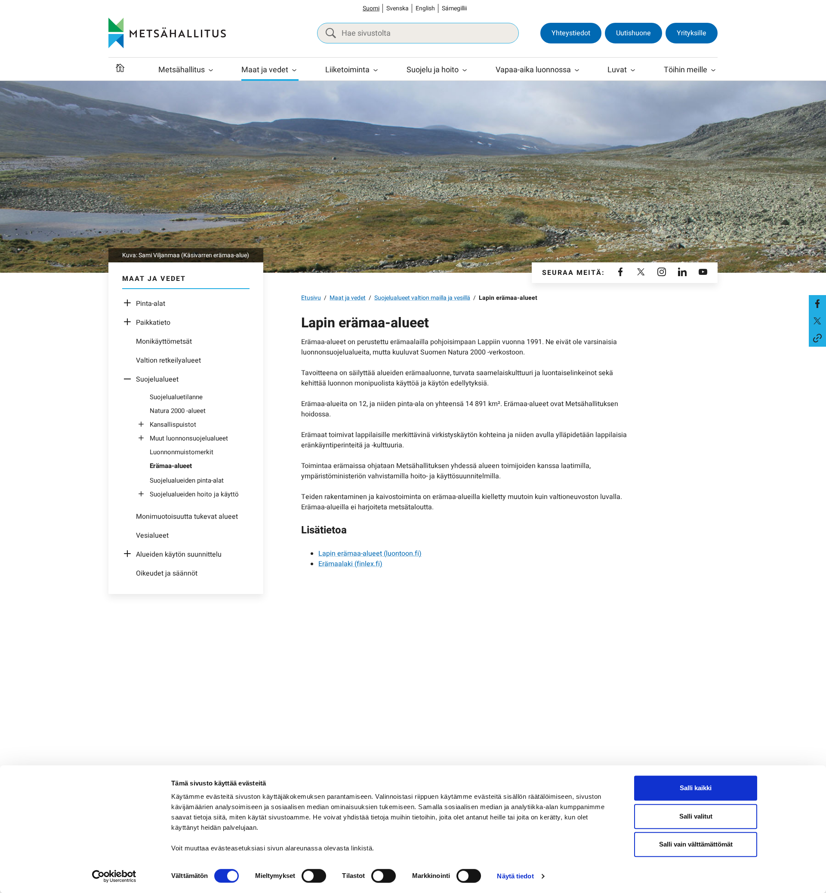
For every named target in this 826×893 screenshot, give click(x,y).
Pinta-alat (150, 304)
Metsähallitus (181, 70)
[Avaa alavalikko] (129, 304)
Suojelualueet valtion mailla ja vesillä (422, 297)
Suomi (371, 8)
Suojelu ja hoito (433, 70)
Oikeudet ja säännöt (166, 573)
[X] (641, 272)
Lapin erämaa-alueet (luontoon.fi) (370, 553)
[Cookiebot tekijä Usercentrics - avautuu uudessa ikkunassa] (114, 876)
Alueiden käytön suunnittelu (179, 554)
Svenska (397, 8)
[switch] (314, 876)
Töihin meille (685, 70)
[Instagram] (661, 272)
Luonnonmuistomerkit (181, 452)
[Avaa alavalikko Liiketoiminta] (375, 70)
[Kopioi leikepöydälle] (817, 338)
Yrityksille (691, 33)
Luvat (617, 70)
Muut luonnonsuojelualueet (189, 438)
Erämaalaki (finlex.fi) (350, 564)
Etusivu (311, 297)
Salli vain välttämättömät (696, 844)
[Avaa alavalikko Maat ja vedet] (294, 70)
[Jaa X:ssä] (817, 320)
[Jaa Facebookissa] (817, 303)
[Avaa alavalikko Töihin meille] (713, 70)
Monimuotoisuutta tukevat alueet (187, 516)
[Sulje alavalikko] (129, 379)
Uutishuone (633, 33)
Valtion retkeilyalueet (168, 360)
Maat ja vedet (264, 70)
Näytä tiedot (515, 876)
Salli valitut (695, 816)
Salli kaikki (696, 787)
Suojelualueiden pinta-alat (187, 480)
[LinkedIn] (682, 272)
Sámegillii (454, 8)
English (425, 8)
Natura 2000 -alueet (178, 411)
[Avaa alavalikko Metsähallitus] (210, 70)
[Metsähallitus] (167, 33)
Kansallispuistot (173, 424)
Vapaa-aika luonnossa (533, 70)
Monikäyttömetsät (164, 341)
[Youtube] (703, 272)
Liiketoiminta (347, 70)
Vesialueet (152, 535)
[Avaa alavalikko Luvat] (633, 70)
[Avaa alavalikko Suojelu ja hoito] (464, 70)
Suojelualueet (157, 379)
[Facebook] (620, 272)
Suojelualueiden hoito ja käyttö (194, 494)
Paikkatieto (153, 322)
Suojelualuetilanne (176, 397)
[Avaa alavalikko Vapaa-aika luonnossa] (577, 70)
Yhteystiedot (571, 33)
